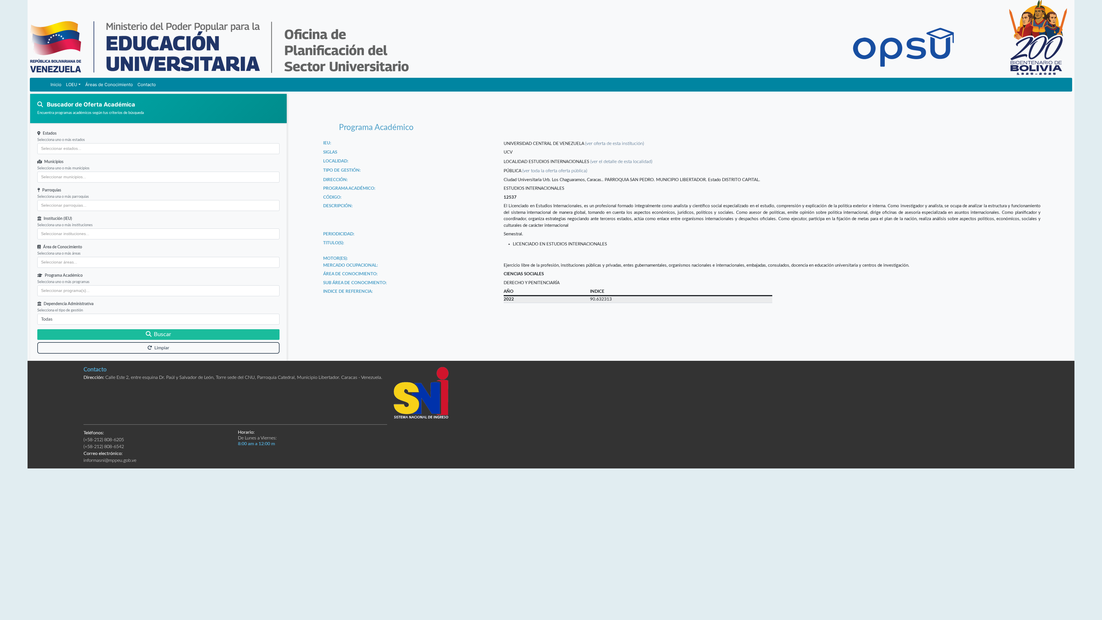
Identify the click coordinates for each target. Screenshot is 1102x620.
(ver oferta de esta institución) (614, 143)
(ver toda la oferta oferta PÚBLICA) (554, 170)
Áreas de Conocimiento (109, 84)
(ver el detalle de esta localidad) (621, 161)
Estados (50, 133)
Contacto (146, 84)
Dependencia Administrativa (69, 304)
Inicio (56, 84)
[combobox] (158, 148)
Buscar (162, 334)
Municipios (53, 162)
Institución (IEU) (58, 219)
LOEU (71, 84)
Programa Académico (64, 276)
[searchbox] (158, 148)
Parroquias (51, 190)
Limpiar (161, 348)
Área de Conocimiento (62, 247)
